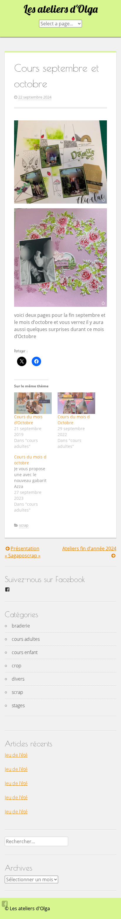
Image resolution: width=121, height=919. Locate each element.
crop (16, 665)
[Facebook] (5, 903)
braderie (21, 626)
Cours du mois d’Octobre (28, 419)
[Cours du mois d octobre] (36, 483)
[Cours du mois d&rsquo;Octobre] (33, 403)
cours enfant (25, 652)
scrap (23, 525)
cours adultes (26, 639)
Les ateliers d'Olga (60, 8)
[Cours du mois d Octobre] (76, 403)
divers (18, 679)
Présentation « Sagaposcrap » (23, 552)
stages (18, 705)
